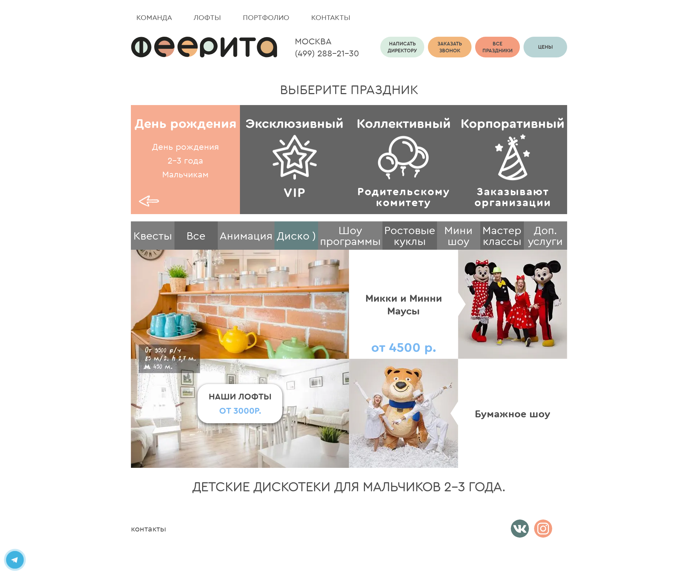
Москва (313, 41)
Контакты (330, 17)
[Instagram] (543, 528)
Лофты (207, 17)
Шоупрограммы (350, 235)
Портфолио (266, 17)
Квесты (152, 235)
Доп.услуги (545, 235)
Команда (154, 17)
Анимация (246, 235)
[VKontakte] (520, 528)
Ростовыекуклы (409, 235)
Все (195, 235)
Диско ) (296, 235)
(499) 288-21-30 (327, 53)
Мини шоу (458, 235)
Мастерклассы (501, 235)
